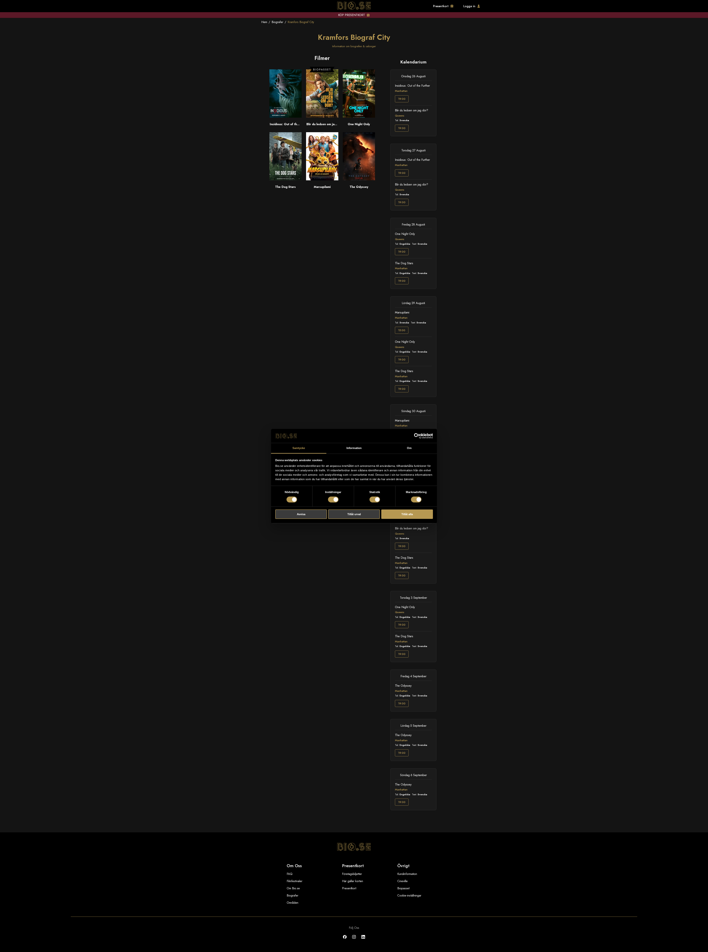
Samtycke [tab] (298, 448)
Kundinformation (407, 874)
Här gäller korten (352, 881)
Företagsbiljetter (352, 874)
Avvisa (301, 514)
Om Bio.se (293, 888)
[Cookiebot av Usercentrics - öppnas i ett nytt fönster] (417, 436)
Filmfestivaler (294, 881)
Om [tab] (409, 448)
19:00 (401, 99)
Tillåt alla (407, 514)
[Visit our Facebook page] (345, 939)
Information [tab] (354, 448)
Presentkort (349, 888)
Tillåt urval (354, 514)
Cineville (402, 881)
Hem (264, 22)
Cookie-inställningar (409, 895)
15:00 (401, 330)
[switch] (333, 499)
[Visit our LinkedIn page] (363, 939)
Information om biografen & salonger (354, 46)
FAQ (289, 874)
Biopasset (403, 888)
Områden (292, 903)
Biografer (277, 22)
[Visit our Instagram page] (354, 939)
